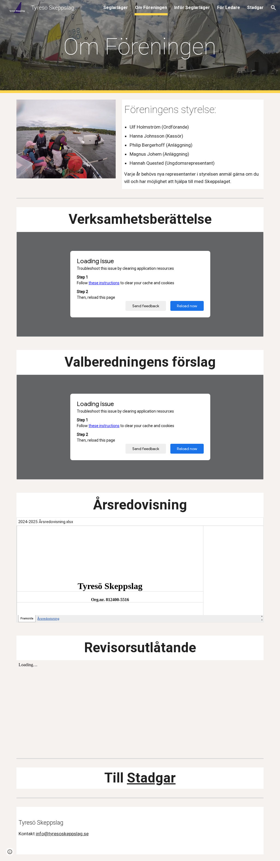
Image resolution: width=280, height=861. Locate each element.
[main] (140, 46)
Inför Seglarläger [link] (192, 7)
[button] (273, 7)
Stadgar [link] (255, 7)
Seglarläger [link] (115, 7)
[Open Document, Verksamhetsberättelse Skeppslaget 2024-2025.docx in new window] (253, 239)
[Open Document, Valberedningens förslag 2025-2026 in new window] (253, 382)
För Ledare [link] (228, 7)
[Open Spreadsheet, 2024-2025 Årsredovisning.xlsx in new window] (253, 524)
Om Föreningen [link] (151, 7)
